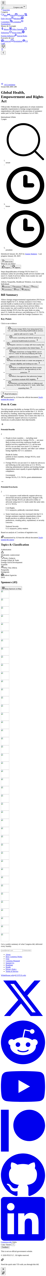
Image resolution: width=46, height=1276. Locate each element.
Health (8, 967)
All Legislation (9, 85)
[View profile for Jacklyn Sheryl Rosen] (23, 610)
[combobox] (13, 1244)
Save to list (9, 261)
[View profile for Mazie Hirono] (23, 839)
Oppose (17, 267)
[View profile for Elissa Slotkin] (23, 880)
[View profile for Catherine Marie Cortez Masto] (23, 659)
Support (7, 267)
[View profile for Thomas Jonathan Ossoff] (23, 904)
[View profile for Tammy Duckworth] (23, 888)
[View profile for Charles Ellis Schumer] (23, 831)
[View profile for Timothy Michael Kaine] (23, 602)
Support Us (10, 963)
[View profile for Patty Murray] (23, 708)
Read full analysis (11, 394)
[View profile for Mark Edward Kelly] (23, 757)
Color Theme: (6, 1245)
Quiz (7, 959)
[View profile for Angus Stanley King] (23, 725)
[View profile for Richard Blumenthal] (23, 921)
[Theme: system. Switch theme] (3, 46)
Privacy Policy (11, 969)
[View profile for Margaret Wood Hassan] (23, 798)
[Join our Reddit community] (23, 1043)
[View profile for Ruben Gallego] (23, 913)
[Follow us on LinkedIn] (23, 1219)
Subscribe (27, 950)
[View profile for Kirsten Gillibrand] (23, 806)
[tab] (6, 286)
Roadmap (9, 965)
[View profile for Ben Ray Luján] (23, 774)
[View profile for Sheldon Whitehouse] (23, 855)
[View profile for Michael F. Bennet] (23, 847)
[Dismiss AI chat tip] (3, 1269)
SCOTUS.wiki (20, 975)
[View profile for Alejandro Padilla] (23, 733)
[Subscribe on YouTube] (23, 1087)
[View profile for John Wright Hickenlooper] (23, 717)
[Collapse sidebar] (3, 53)
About (8, 955)
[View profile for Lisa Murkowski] (23, 627)
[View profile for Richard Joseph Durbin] (23, 651)
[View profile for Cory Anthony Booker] (23, 749)
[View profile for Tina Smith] (23, 643)
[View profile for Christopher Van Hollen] (23, 815)
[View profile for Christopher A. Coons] (23, 896)
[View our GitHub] (23, 1175)
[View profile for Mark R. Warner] (23, 790)
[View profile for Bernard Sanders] (23, 864)
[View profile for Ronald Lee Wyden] (23, 619)
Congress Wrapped (13, 961)
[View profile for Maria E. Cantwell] (23, 668)
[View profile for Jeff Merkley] (23, 635)
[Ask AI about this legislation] (3, 1273)
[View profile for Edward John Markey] (23, 766)
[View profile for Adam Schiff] (23, 937)
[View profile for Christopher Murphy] (23, 684)
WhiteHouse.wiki (7, 975)
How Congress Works (14, 957)
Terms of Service (12, 971)
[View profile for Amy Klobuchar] (23, 741)
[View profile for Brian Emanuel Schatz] (23, 700)
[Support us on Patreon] (23, 1131)
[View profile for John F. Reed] (23, 692)
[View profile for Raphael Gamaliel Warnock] (23, 823)
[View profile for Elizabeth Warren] (23, 872)
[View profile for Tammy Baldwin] (23, 929)
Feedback (5, 1247)
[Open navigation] (3, 3)
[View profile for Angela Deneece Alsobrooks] (23, 782)
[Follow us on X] (23, 998)
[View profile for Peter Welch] (23, 676)
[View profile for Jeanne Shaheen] (23, 594)
